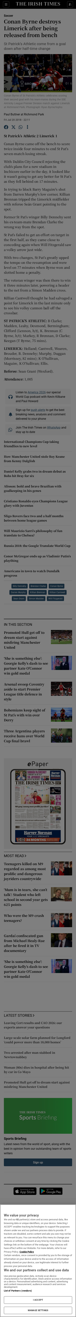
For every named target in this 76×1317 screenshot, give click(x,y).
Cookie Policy (27, 1251)
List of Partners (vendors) (18, 1290)
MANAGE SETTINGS (38, 1310)
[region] (38, 1260)
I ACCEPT (38, 1300)
